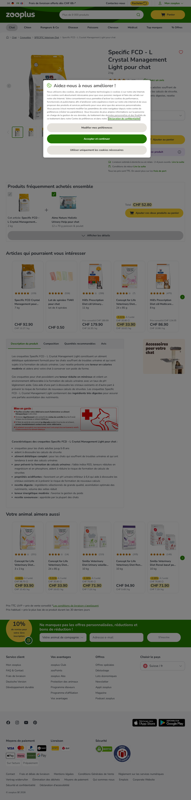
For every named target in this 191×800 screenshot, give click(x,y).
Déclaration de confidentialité (124, 118)
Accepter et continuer (97, 139)
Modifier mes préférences (96, 127)
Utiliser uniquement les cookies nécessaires (96, 150)
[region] (97, 119)
